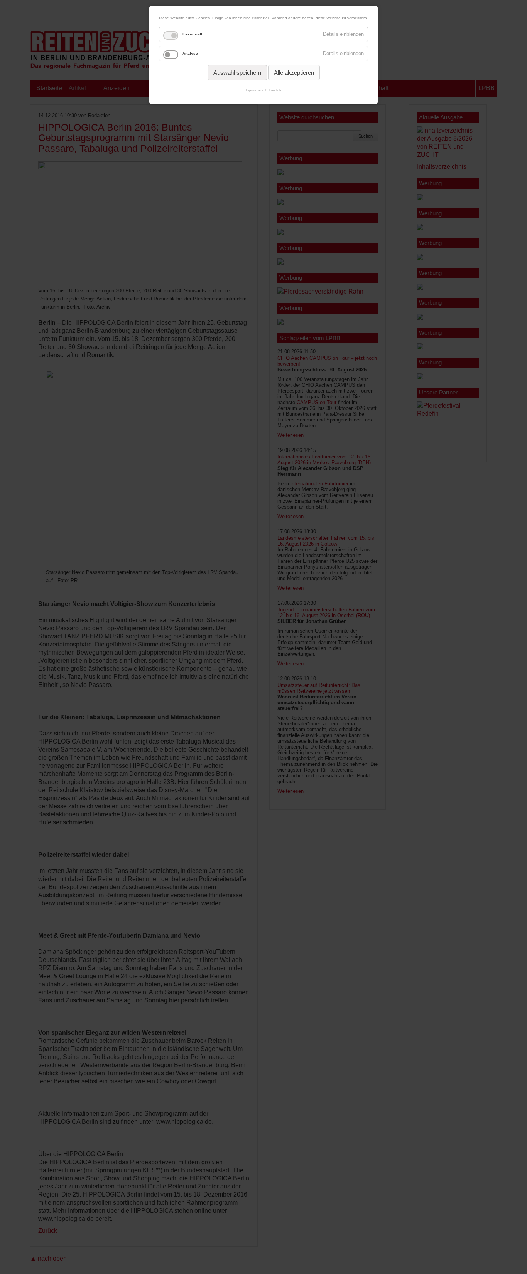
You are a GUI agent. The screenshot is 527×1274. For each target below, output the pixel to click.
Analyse (190, 53)
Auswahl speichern (237, 72)
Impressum (253, 90)
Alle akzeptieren (294, 72)
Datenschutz (273, 90)
